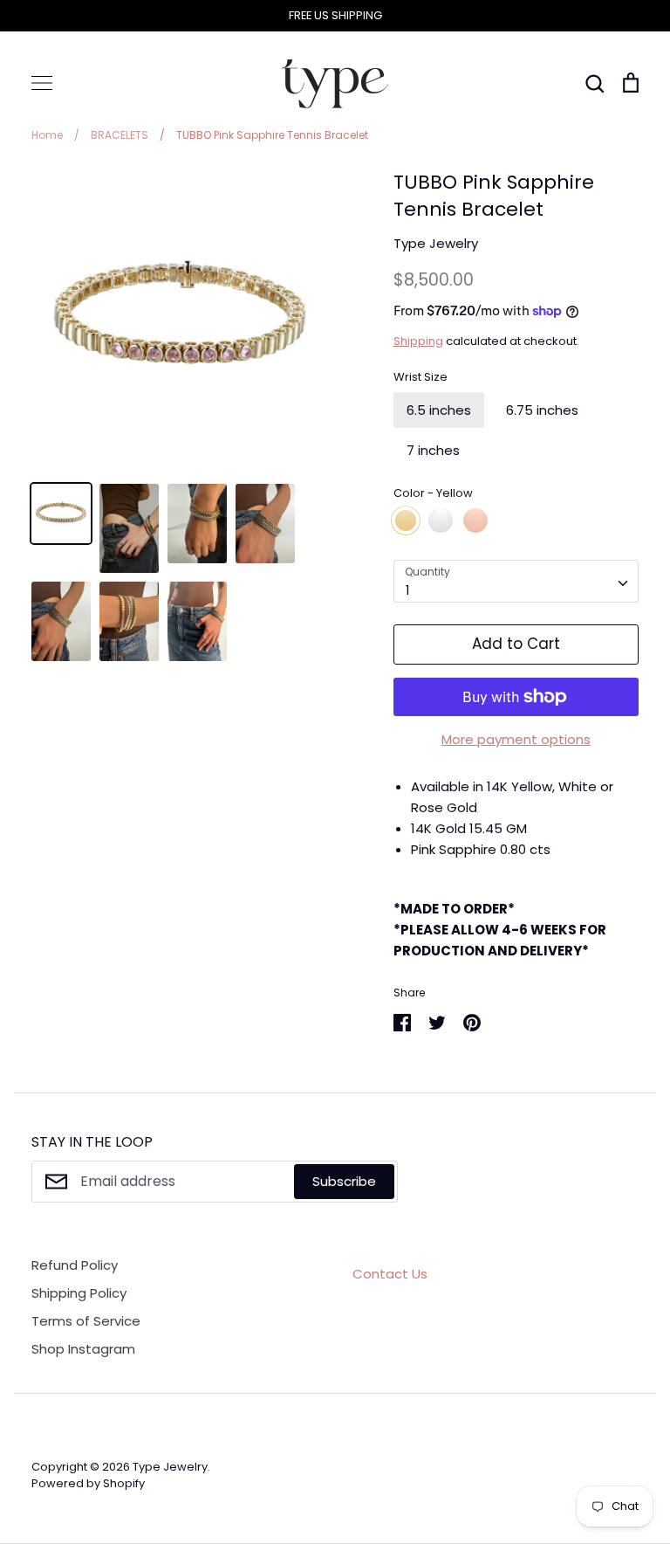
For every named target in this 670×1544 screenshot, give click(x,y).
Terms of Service (85, 1321)
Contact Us (389, 1274)
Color (433, 493)
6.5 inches (439, 410)
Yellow (405, 520)
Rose (475, 520)
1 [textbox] (408, 590)
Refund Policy (74, 1265)
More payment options (516, 739)
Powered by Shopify (88, 1483)
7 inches (433, 450)
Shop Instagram (83, 1349)
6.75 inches (542, 410)
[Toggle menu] (42, 83)
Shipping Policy (78, 1293)
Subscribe (344, 1181)
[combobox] (516, 581)
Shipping (418, 341)
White (440, 520)
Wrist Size (420, 377)
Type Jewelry (435, 243)
